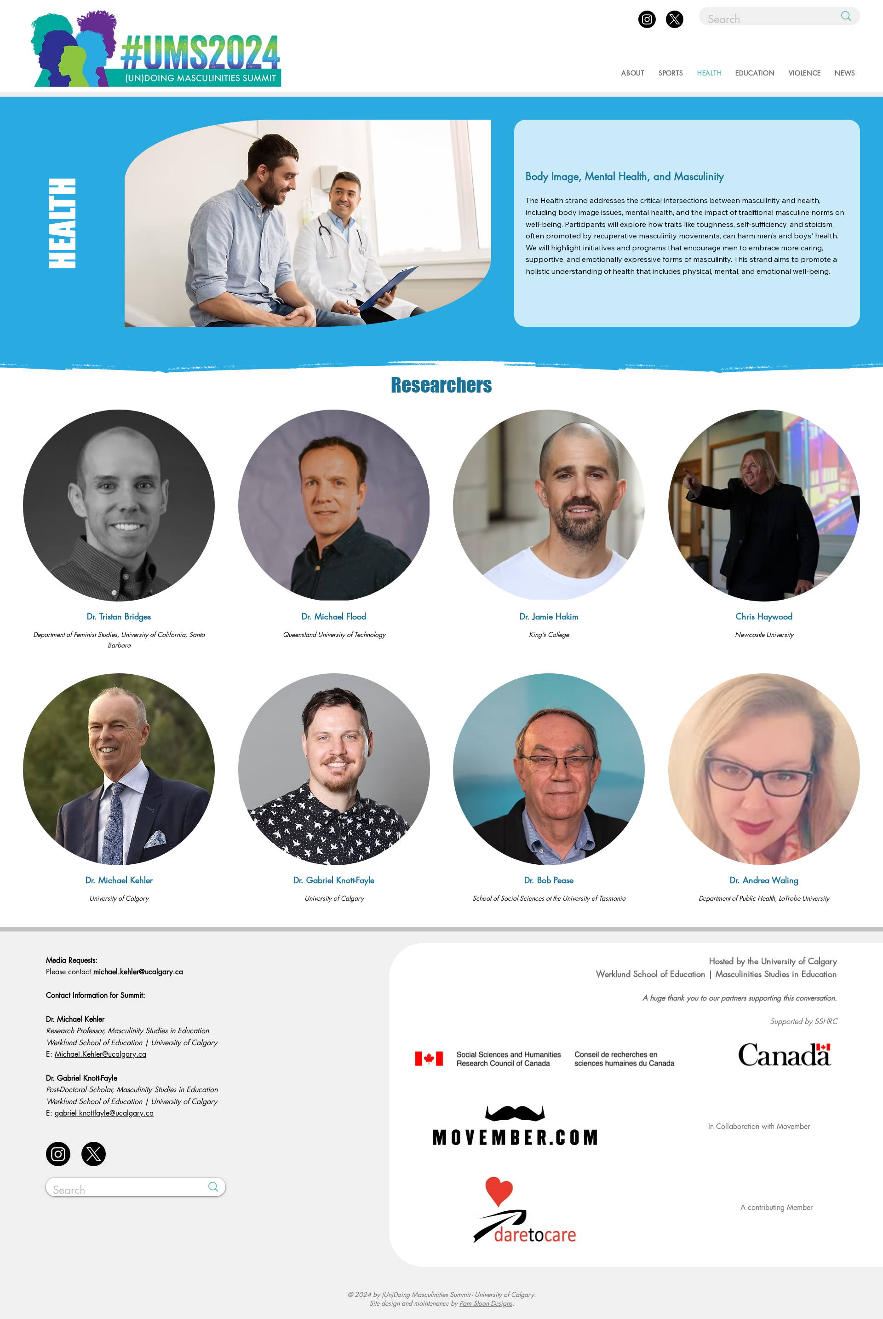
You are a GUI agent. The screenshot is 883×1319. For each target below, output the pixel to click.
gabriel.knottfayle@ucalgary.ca (104, 1113)
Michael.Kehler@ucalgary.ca (100, 1054)
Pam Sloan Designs (485, 1303)
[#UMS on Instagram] (647, 19)
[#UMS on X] (674, 19)
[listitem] (119, 530)
